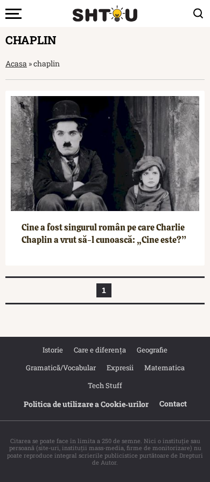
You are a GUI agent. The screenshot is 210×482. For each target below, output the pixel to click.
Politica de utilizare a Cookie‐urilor (86, 404)
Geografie (152, 350)
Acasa (16, 63)
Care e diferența (100, 350)
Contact (173, 403)
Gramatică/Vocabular (61, 367)
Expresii (120, 367)
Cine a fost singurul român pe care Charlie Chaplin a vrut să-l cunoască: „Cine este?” (104, 233)
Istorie (53, 350)
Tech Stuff (105, 385)
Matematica (164, 367)
